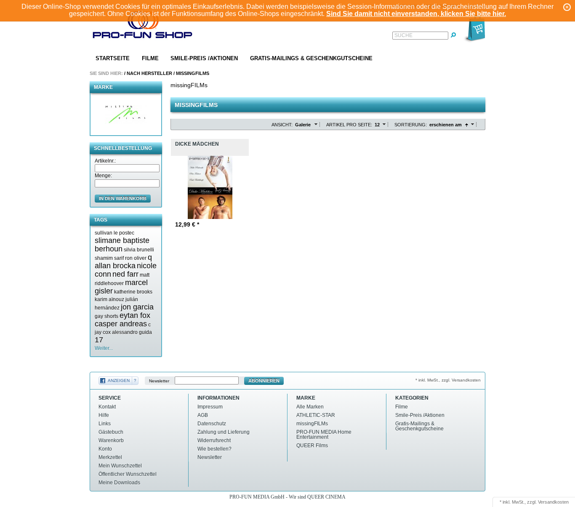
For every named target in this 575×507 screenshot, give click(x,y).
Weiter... (104, 348)
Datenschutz (211, 424)
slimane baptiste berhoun (122, 244)
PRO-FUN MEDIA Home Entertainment (323, 434)
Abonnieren (264, 380)
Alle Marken (310, 407)
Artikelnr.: (105, 161)
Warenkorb (111, 440)
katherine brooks (133, 292)
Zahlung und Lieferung (223, 432)
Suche (403, 35)
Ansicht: (282, 124)
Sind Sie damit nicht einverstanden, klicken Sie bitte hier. (416, 13)
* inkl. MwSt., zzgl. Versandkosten (448, 380)
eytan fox (135, 315)
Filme (150, 58)
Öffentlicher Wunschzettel (127, 474)
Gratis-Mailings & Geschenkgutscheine (311, 58)
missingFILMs (192, 73)
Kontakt (107, 407)
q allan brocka (123, 261)
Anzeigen (119, 380)
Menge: (103, 176)
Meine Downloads (119, 483)
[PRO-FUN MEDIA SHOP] (143, 26)
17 (99, 340)
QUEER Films (312, 445)
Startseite (113, 58)
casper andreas (121, 324)
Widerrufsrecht (214, 440)
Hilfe (103, 415)
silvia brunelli (139, 250)
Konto (105, 449)
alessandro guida (132, 332)
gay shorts (106, 316)
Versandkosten (553, 501)
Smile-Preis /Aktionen (204, 58)
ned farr (125, 274)
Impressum (210, 407)
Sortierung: (410, 124)
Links (104, 424)
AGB (202, 415)
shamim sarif (109, 258)
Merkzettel (110, 457)
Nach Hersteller (149, 73)
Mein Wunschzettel (120, 466)
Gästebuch (110, 432)
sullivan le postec (114, 233)
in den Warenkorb (122, 198)
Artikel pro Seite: (349, 124)
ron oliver (135, 258)
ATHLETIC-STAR (315, 415)
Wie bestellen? (214, 449)
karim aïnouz (109, 299)
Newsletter (159, 381)
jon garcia (137, 307)
